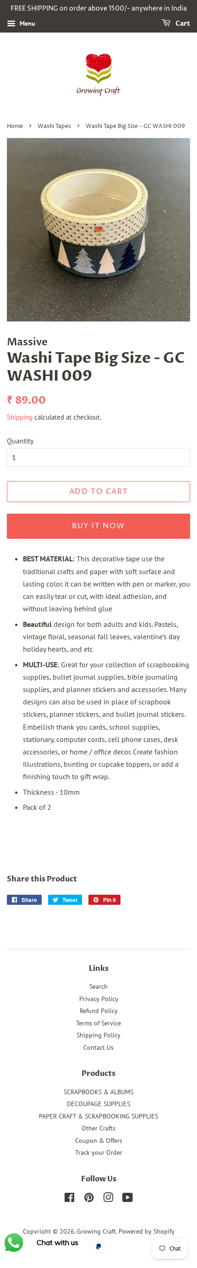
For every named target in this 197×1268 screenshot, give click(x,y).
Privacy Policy (98, 999)
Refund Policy (99, 1011)
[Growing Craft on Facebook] (69, 1199)
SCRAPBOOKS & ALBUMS (98, 1092)
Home (15, 126)
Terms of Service (98, 1023)
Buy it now (98, 526)
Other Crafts (98, 1128)
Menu (26, 23)
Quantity (20, 440)
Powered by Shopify (147, 1231)
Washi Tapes (54, 126)
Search (98, 986)
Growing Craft (96, 1231)
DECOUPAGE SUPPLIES (98, 1104)
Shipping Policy (98, 1035)
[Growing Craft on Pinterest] (89, 1199)
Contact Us (98, 1047)
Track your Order (98, 1152)
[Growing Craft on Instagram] (108, 1199)
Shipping (20, 417)
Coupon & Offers (98, 1140)
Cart (182, 23)
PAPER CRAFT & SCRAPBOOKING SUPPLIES (98, 1116)
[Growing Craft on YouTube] (127, 1199)
